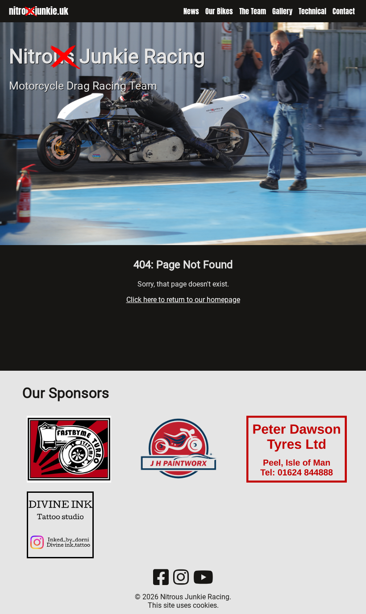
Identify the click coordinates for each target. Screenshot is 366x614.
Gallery (282, 11)
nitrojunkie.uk (38, 11)
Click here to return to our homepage (183, 299)
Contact (344, 11)
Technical (312, 11)
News (191, 11)
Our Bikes (219, 11)
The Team (252, 11)
